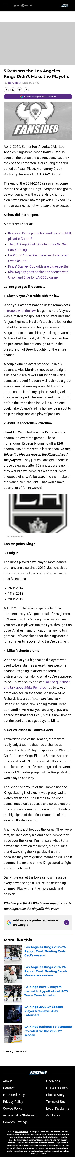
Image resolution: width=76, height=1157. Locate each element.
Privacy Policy (13, 1102)
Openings (53, 1081)
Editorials (20, 1051)
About (7, 1081)
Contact (9, 1088)
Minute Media (21, 1131)
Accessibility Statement (20, 1115)
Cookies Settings (15, 1122)
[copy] (26, 89)
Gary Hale (14, 83)
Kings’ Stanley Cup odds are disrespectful (38, 266)
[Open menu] (6, 5)
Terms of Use (56, 1102)
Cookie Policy (13, 1108)
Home (7, 1051)
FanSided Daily (14, 1095)
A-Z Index (53, 1115)
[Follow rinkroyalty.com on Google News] (66, 922)
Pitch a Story (55, 1095)
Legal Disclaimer (58, 1108)
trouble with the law (21, 311)
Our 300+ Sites (57, 1088)
